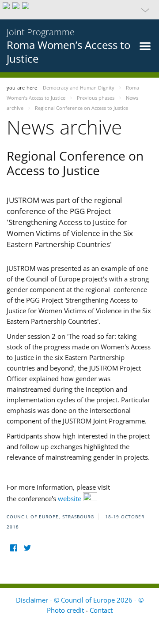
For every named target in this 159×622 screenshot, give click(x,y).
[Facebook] (13, 548)
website (70, 498)
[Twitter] (27, 548)
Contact (101, 610)
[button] (79, 9)
